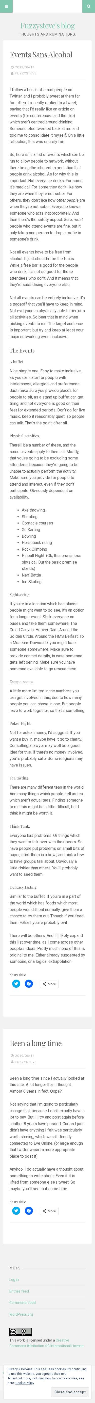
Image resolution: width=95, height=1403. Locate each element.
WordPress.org (21, 1314)
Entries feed (19, 1291)
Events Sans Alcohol (41, 54)
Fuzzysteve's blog (47, 25)
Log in (14, 1280)
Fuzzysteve (26, 73)
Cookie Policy (24, 1383)
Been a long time (36, 1043)
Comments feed (22, 1303)
